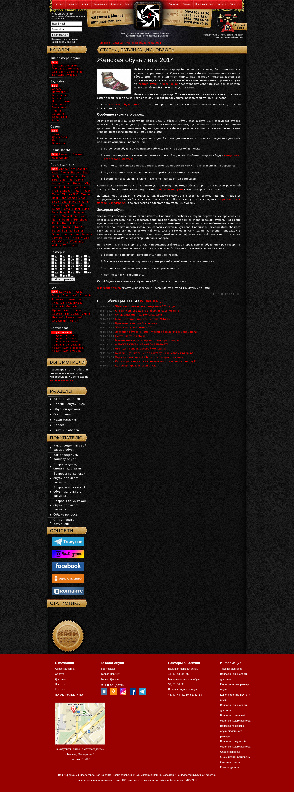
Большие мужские (64, 74)
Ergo (75, 187)
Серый (75, 313)
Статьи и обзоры (66, 430)
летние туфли (148, 83)
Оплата (187, 4)
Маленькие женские (66, 68)
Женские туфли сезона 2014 (134, 327)
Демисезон (59, 137)
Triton (75, 237)
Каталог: (61, 49)
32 (55, 256)
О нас (233, 4)
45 (80, 263)
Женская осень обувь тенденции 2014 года (145, 306)
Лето (55, 140)
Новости (221, 4)
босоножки (170, 83)
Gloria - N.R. (70, 194)
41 (88, 259)
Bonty (56, 176)
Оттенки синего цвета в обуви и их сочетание (147, 310)
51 (88, 266)
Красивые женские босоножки (136, 323)
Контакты (116, 4)
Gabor (56, 194)
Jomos (72, 197)
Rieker (77, 223)
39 (72, 259)
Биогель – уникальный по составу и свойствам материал (154, 352)
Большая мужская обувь (183, 689)
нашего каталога (61, 380)
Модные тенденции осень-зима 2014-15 (142, 319)
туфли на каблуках (170, 189)
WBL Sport (70, 245)
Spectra (67, 234)
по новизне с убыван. (67, 344)
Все (54, 62)
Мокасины (59, 107)
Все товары (108, 668)
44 (72, 263)
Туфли (56, 110)
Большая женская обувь (183, 668)
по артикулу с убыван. (67, 350)
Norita (56, 219)
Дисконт (85, 4)
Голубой (85, 295)
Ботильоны (59, 95)
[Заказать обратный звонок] (231, 22)
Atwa (55, 172)
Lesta (66, 208)
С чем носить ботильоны (235, 756)
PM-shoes (81, 219)
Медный (71, 306)
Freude (86, 190)
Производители (204, 4)
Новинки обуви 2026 (69, 404)
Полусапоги (60, 91)
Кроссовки (59, 104)
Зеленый (58, 302)
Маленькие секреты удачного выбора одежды (147, 340)
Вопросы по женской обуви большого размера (69, 478)
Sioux (56, 234)
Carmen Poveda (72, 183)
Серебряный (60, 313)
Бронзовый (70, 295)
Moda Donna (70, 216)
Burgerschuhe (71, 176)
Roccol (56, 227)
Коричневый (74, 302)
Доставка (174, 4)
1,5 (81, 269)
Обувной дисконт (66, 409)
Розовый (75, 310)
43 (64, 263)
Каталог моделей (66, 398)
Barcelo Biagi (80, 172)
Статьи (118, 42)
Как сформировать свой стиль (135, 365)
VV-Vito (63, 241)
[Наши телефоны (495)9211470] (196, 19)
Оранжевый (60, 310)
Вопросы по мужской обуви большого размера (69, 505)
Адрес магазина (64, 668)
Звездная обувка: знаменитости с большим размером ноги (156, 331)
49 (72, 266)
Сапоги (57, 88)
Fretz (76, 190)
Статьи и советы (230, 762)
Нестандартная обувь (130, 336)
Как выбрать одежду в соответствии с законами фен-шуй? (156, 361)
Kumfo (56, 208)
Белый (78, 291)
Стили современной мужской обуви (139, 314)
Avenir (65, 172)
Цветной (58, 317)
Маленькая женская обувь (184, 679)
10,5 (65, 275)
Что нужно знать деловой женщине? (140, 348)
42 (55, 263)
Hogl (55, 197)
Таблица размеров (231, 668)
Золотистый (73, 299)
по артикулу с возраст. (68, 347)
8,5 (72, 272)
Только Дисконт (110, 679)
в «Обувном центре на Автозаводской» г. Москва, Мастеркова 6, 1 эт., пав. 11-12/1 (80, 754)
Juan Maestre (71, 201)
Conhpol (64, 187)
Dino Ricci (66, 179)
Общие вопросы (65, 514)
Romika (68, 227)
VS (54, 241)
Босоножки (59, 116)
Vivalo (85, 237)
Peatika (67, 219)
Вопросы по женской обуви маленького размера (69, 491)
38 (64, 259)
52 (55, 269)
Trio (66, 237)
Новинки (72, 4)
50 (80, 266)
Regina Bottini (61, 223)
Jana (63, 197)
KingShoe (67, 205)
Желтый (57, 299)
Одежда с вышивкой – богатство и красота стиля (149, 357)
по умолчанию (62, 332)
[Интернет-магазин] (105, 22)
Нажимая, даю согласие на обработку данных (64, 40)
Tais (77, 234)
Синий (86, 313)
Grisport (86, 194)
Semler (78, 230)
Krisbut (80, 205)
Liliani (76, 208)
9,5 (89, 272)
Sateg (56, 230)
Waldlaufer (77, 241)
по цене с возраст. (65, 335)
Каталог (59, 4)
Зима (55, 134)
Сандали (58, 113)
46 (88, 263)
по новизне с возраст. (67, 341)
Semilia (67, 230)
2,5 (56, 272)
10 (55, 275)
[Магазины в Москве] (105, 16)
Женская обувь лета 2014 (143, 42)
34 (72, 256)
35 (80, 256)
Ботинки (57, 98)
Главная (104, 42)
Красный (58, 306)
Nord (83, 216)
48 (64, 266)
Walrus (56, 245)
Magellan (66, 212)
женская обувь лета (124, 104)
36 (88, 256)
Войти (128, 4)
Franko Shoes (61, 190)
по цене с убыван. (64, 338)
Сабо (55, 120)
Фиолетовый (74, 317)
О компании (62, 414)
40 (80, 259)
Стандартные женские (67, 71)
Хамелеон (59, 320)
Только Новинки (110, 673)
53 (64, 269)
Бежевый (65, 291)
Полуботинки (61, 101)
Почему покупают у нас (69, 694)
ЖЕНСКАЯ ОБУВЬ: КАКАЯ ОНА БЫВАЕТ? (141, 344)
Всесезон (58, 143)
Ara (73, 168)
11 (72, 275)
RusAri (79, 227)
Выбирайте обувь (109, 287)
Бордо (56, 295)
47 (55, 266)
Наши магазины (65, 419)
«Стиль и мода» (153, 301)
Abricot (64, 168)
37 (55, 259)
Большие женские (64, 65)
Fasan (84, 187)
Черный (73, 320)
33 (64, 256)
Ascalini (82, 168)
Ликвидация (100, 4)
